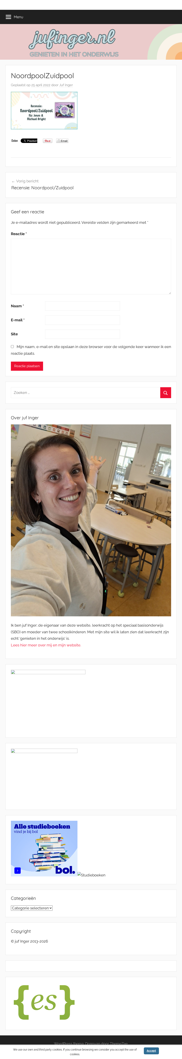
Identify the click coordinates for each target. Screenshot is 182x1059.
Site (14, 334)
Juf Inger (66, 85)
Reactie (19, 234)
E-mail (18, 320)
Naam (17, 306)
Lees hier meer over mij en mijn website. (46, 645)
